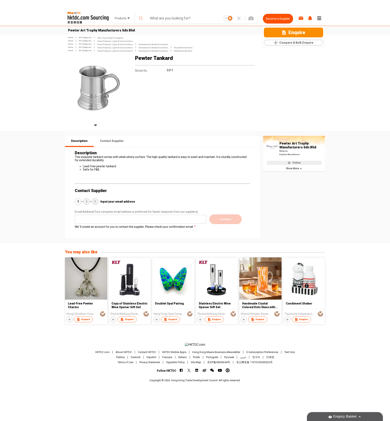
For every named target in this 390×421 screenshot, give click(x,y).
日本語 (270, 357)
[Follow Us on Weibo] (204, 370)
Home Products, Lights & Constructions (115, 41)
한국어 (256, 357)
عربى (243, 357)
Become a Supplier (278, 18)
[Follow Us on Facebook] (181, 370)
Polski (196, 357)
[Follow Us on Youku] (228, 370)
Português (212, 357)
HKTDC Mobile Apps (174, 352)
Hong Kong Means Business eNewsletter (216, 352)
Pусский (229, 357)
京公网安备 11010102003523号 (254, 362)
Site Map (196, 362)
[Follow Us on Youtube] (220, 370)
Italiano (182, 357)
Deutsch (136, 357)
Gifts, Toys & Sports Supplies (110, 38)
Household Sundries (183, 47)
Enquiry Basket (344, 416)
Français (167, 357)
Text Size (289, 352)
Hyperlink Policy (175, 362)
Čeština (120, 357)
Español (151, 357)
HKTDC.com (102, 352)
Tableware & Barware (183, 51)
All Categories (85, 37)
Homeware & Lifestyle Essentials (153, 44)
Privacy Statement (149, 362)
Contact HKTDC (147, 352)
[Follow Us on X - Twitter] (189, 370)
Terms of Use (125, 362)
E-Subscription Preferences (262, 352)
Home (70, 37)
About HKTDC (124, 352)
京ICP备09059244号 (218, 362)
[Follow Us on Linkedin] (197, 370)
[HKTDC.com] (195, 345)
